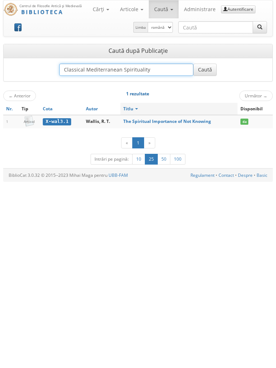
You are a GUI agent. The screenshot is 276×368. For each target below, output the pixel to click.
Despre (245, 175)
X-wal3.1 (57, 121)
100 (177, 159)
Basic (262, 175)
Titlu (128, 109)
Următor (256, 95)
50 (163, 159)
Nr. (9, 109)
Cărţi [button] (99, 9)
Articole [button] (130, 9)
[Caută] (260, 27)
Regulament (202, 175)
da (245, 121)
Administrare (200, 9)
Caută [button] (162, 9)
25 (151, 159)
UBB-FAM (118, 175)
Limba (140, 27)
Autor (92, 109)
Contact (226, 175)
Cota (47, 109)
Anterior (20, 95)
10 (138, 159)
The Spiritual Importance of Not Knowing (167, 121)
